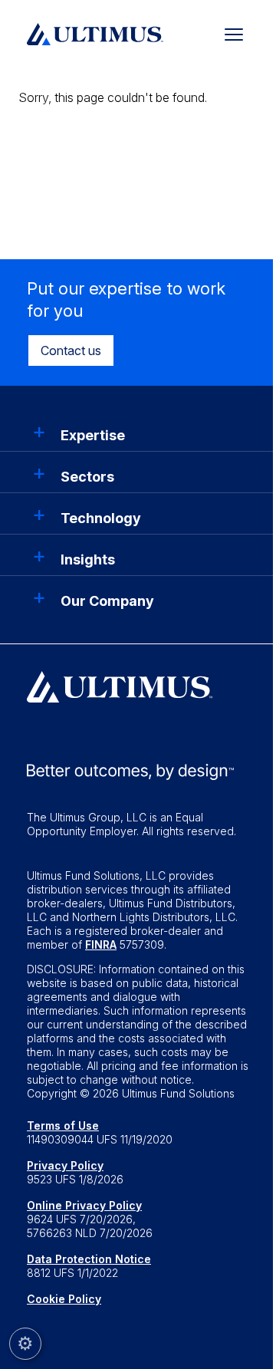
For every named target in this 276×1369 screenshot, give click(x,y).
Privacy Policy (65, 1165)
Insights (88, 559)
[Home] (95, 32)
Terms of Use (63, 1125)
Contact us (71, 350)
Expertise (93, 435)
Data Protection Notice (89, 1258)
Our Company (107, 601)
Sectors (87, 477)
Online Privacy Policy (84, 1205)
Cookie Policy (64, 1298)
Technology (101, 518)
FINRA (101, 944)
